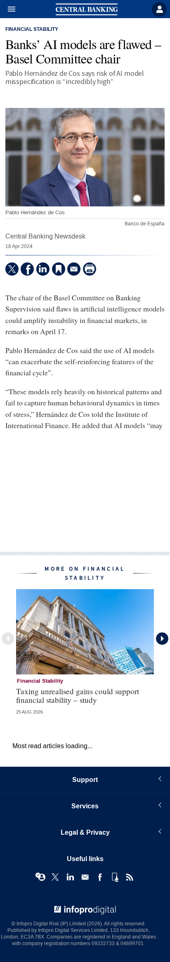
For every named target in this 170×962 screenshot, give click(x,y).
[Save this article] (58, 269)
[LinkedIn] (43, 269)
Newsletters (85, 877)
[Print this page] (89, 269)
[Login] (159, 9)
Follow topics (40, 877)
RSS (130, 877)
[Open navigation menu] (8, 9)
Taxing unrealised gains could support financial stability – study (77, 695)
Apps (115, 877)
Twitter (55, 877)
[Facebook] (27, 269)
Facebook (100, 877)
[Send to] (73, 269)
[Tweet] (12, 269)
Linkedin (70, 877)
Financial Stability (31, 29)
